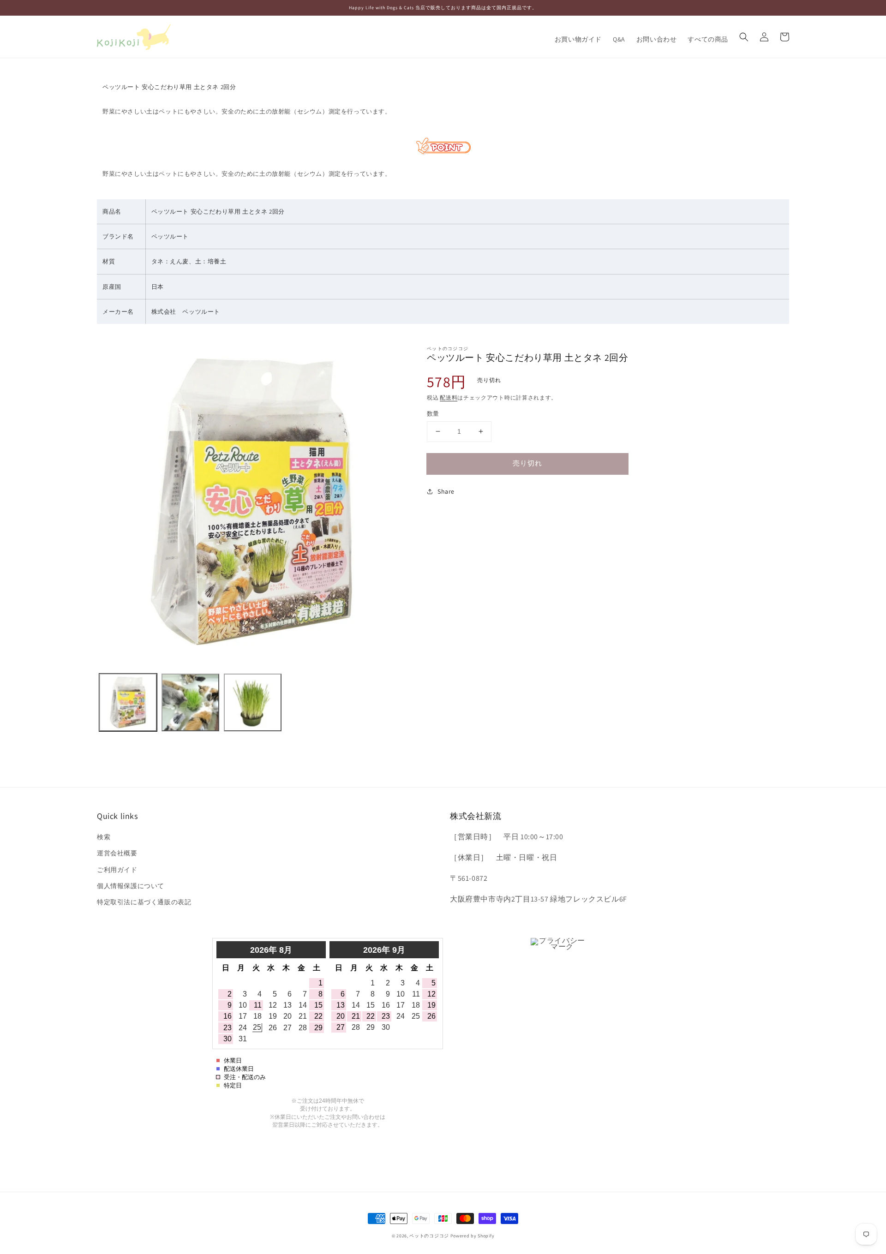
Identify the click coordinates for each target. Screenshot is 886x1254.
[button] (744, 37)
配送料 (448, 397)
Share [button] (446, 491)
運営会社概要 (117, 853)
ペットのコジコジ (429, 1236)
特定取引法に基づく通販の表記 (144, 902)
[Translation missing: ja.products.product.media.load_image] (128, 702)
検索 (103, 837)
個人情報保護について (130, 886)
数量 (433, 414)
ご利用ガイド (117, 870)
